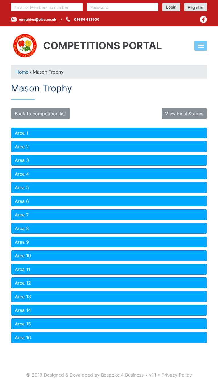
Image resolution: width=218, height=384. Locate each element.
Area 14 (23, 310)
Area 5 (22, 187)
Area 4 (22, 174)
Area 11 (22, 269)
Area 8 (22, 228)
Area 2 (22, 146)
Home (22, 72)
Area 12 (23, 283)
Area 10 (23, 255)
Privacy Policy (177, 375)
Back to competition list (40, 113)
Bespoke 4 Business (122, 375)
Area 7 (22, 215)
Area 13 (23, 296)
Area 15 (23, 324)
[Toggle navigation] (200, 46)
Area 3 (22, 160)
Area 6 (22, 201)
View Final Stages (184, 113)
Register (195, 7)
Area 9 (22, 242)
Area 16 (23, 337)
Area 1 (21, 133)
